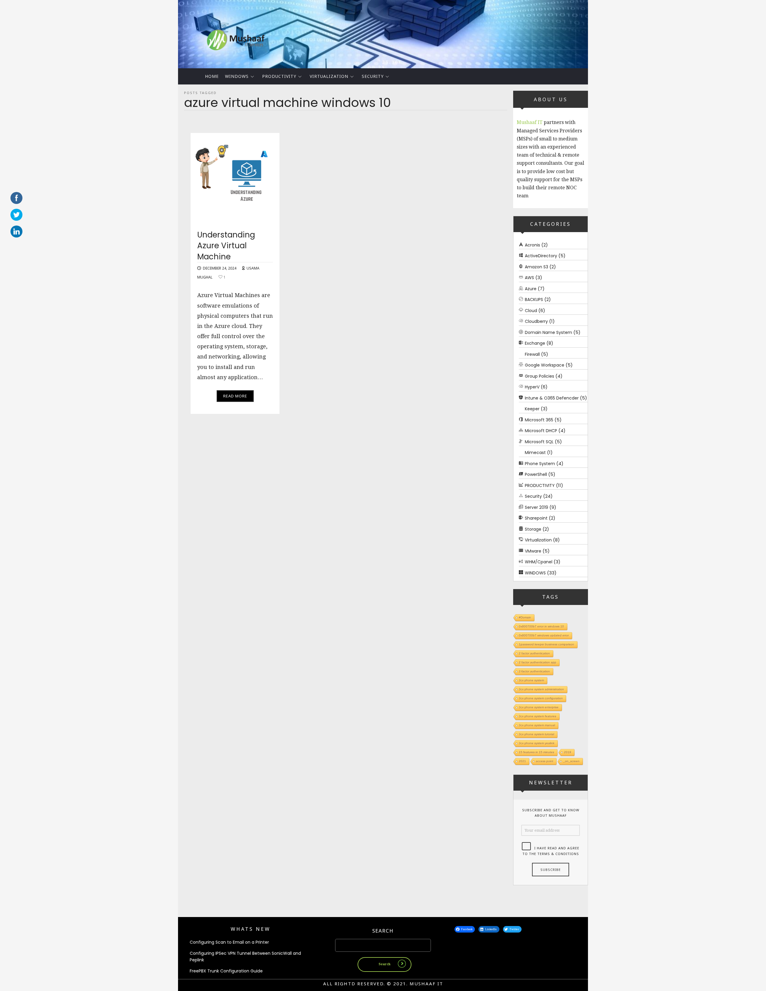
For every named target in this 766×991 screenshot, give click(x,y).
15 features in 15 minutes (536, 752)
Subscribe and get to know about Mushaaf (550, 813)
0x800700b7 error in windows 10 (541, 626)
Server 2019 (536, 507)
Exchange (535, 343)
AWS (529, 278)
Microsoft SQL (539, 442)
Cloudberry (536, 321)
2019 (567, 752)
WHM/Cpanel (538, 562)
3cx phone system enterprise (539, 707)
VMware (533, 551)
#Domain (525, 617)
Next (598, 32)
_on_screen (571, 761)
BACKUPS (534, 299)
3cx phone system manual (537, 725)
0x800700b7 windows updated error (544, 635)
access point (544, 761)
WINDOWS (237, 76)
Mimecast (535, 453)
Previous (167, 32)
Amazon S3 (536, 267)
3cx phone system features (537, 716)
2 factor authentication (534, 653)
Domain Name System (548, 332)
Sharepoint (536, 518)
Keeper (532, 409)
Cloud (531, 311)
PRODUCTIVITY (279, 76)
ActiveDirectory (541, 256)
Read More (235, 396)
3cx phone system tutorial (536, 734)
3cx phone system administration (541, 689)
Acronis (532, 245)
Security (373, 76)
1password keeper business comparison (546, 644)
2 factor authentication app (537, 662)
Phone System (540, 464)
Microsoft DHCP (541, 431)
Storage (533, 529)
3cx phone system (531, 680)
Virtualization (329, 76)
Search (382, 930)
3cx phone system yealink (536, 743)
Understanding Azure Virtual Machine (226, 245)
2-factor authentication (534, 671)
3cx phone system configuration (541, 698)
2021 (522, 761)
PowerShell (536, 474)
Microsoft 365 (539, 420)
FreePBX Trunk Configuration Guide (226, 971)
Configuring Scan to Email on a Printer (229, 942)
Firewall (532, 354)
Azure (530, 289)
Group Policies (539, 376)
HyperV (532, 387)
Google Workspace (544, 365)
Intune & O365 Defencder (552, 398)
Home (212, 76)
